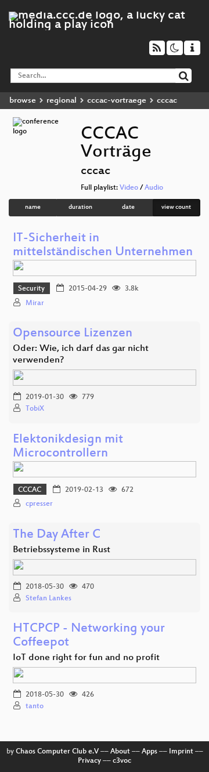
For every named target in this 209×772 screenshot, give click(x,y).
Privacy (89, 761)
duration (80, 207)
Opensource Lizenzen (72, 334)
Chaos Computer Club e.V (57, 752)
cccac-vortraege (116, 101)
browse (22, 101)
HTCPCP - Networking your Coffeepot (89, 636)
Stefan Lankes (48, 599)
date (128, 207)
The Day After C (56, 535)
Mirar (35, 303)
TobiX (35, 409)
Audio (154, 188)
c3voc (122, 761)
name (33, 207)
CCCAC (29, 490)
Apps (149, 752)
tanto (35, 706)
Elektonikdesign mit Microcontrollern (68, 447)
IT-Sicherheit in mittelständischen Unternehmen (103, 245)
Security (31, 289)
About (120, 752)
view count (176, 207)
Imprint (181, 752)
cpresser (39, 504)
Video (129, 188)
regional (61, 101)
